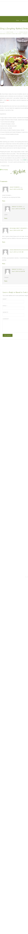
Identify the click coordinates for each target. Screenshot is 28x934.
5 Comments (25, 34)
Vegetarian (2, 34)
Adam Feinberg (15, 187)
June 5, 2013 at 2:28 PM (18, 271)
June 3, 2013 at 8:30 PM (16, 189)
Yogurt (20, 34)
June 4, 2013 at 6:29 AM (18, 209)
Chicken (21, 32)
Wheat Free (15, 34)
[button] (1, 15)
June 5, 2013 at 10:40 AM (16, 252)
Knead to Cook (17, 207)
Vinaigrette (9, 34)
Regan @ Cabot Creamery (18, 228)
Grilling (25, 32)
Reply (3, 201)
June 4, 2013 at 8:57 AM (16, 230)
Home (17, 20)
